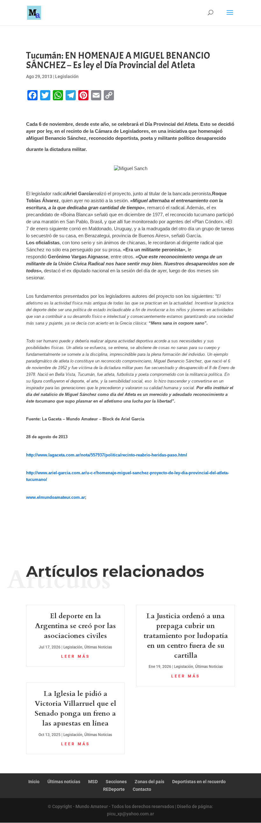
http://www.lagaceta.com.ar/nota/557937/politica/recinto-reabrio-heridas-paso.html (106, 455)
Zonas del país (149, 781)
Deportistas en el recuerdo (199, 781)
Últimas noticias (63, 781)
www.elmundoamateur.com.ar (55, 497)
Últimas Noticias (98, 647)
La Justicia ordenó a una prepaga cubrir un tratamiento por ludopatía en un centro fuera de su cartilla (186, 635)
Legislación (67, 76)
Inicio (33, 781)
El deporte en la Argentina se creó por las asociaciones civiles (75, 626)
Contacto (142, 789)
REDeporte (114, 789)
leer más (75, 656)
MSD (93, 781)
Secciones (116, 781)
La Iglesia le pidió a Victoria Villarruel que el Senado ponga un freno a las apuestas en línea (75, 708)
